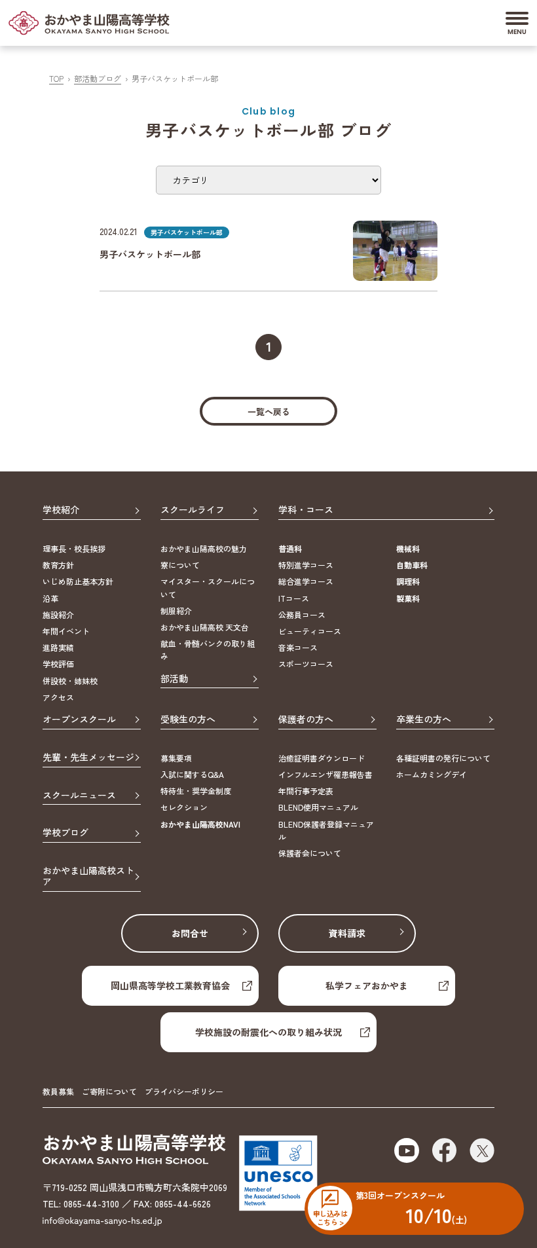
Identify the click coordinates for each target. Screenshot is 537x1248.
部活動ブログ (97, 78)
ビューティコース (309, 630)
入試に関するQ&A (192, 774)
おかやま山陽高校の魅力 (203, 548)
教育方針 (58, 564)
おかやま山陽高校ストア (88, 876)
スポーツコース (305, 663)
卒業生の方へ (423, 719)
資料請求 (347, 933)
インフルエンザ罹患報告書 (325, 774)
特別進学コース (305, 564)
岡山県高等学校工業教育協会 (170, 985)
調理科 (408, 581)
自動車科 (412, 564)
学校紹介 (61, 510)
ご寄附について (109, 1091)
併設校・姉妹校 (70, 680)
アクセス (58, 697)
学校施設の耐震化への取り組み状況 (268, 1031)
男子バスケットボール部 (150, 254)
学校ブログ (65, 833)
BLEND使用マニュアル (318, 807)
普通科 (290, 548)
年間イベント (66, 630)
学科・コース (305, 510)
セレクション (184, 807)
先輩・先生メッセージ (88, 757)
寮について (180, 564)
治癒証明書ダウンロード (321, 757)
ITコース (293, 598)
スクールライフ (192, 510)
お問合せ (190, 933)
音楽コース (298, 647)
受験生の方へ (187, 719)
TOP (56, 78)
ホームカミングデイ (431, 774)
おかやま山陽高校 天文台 (204, 627)
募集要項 (176, 757)
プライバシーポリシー (184, 1091)
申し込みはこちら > (330, 1217)
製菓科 (408, 598)
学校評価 (58, 663)
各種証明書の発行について (443, 757)
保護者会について (309, 852)
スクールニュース (79, 795)
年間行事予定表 (305, 790)
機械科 (408, 548)
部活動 (174, 679)
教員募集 (58, 1091)
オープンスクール (79, 719)
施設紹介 (58, 614)
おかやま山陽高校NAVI (200, 824)
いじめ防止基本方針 (78, 581)
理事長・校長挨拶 (74, 548)
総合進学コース (305, 581)
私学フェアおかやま (366, 985)
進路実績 (58, 647)
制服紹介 (176, 610)
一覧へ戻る (269, 411)
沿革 (50, 598)
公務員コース (301, 614)
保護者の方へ (305, 719)
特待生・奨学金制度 (195, 790)
